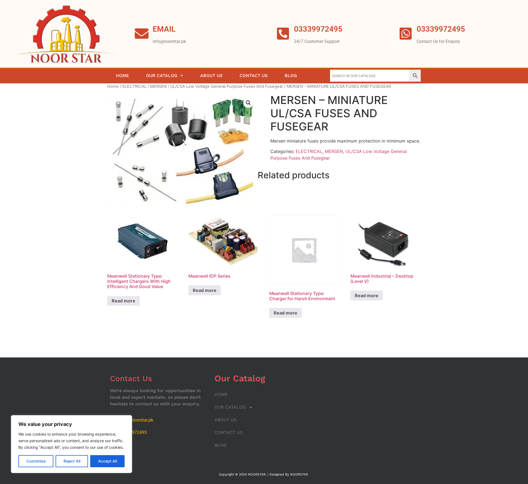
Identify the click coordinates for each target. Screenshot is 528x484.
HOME (122, 75)
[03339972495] (406, 33)
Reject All (72, 461)
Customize (36, 461)
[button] (248, 103)
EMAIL (164, 29)
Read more (123, 300)
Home (113, 86)
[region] (71, 444)
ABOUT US (211, 75)
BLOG (291, 75)
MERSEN (158, 86)
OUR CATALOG (161, 75)
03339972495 (441, 29)
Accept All (107, 461)
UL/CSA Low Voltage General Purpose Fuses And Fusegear (226, 86)
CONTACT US (254, 75)
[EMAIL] (141, 33)
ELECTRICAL (134, 86)
